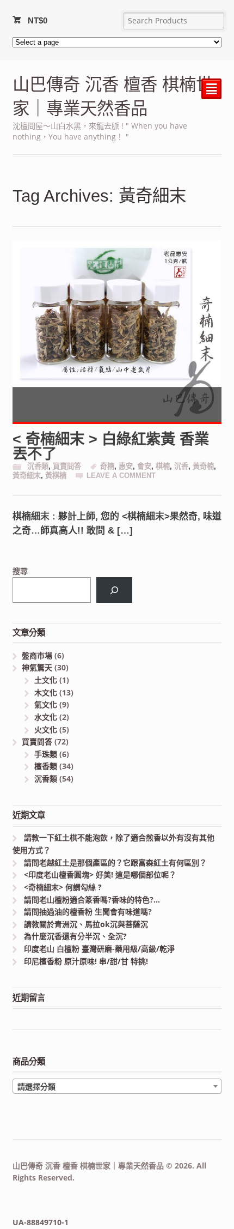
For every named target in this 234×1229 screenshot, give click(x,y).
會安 (144, 466)
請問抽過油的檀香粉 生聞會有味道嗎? (88, 911)
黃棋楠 (55, 475)
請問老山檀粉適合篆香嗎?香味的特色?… (92, 899)
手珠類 (45, 754)
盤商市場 (37, 655)
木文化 (45, 692)
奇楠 (107, 466)
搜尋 (20, 571)
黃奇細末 (27, 475)
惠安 (126, 466)
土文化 (45, 680)
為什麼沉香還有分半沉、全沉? (75, 936)
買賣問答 (67, 466)
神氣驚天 (37, 667)
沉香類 (37, 466)
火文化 (45, 729)
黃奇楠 (203, 466)
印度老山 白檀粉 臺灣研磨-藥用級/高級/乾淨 (99, 948)
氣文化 (45, 704)
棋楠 (163, 466)
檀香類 (45, 766)
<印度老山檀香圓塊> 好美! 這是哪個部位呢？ (100, 874)
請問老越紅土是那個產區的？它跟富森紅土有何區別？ (115, 862)
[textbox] (117, 1086)
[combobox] (117, 1086)
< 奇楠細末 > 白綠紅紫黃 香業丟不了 (111, 446)
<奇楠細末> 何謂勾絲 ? (63, 887)
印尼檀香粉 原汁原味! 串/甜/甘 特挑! (86, 961)
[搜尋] (114, 590)
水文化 (45, 717)
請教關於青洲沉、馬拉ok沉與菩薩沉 (86, 924)
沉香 (181, 466)
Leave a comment (121, 475)
